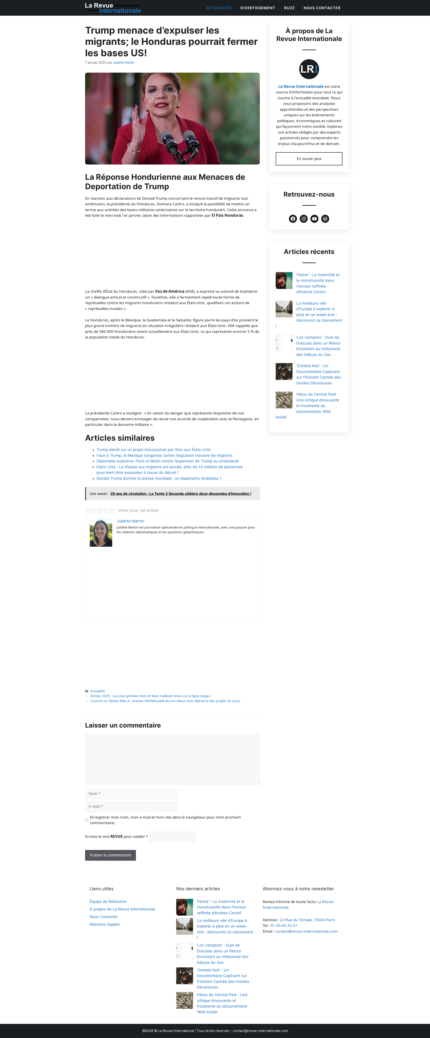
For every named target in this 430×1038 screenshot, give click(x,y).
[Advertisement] (172, 255)
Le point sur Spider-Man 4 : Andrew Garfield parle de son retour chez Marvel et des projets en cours (165, 701)
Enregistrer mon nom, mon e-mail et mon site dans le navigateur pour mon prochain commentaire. (165, 820)
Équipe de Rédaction (108, 901)
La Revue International (176, 1031)
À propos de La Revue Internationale (122, 909)
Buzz (289, 8)
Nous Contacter (322, 8)
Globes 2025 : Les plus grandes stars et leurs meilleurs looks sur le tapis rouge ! (150, 696)
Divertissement (258, 8)
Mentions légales (105, 924)
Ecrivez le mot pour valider (116, 836)
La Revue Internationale (301, 86)
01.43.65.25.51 (284, 925)
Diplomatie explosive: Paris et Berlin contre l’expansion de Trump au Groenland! (168, 461)
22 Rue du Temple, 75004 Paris (307, 919)
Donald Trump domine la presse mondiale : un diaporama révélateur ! (159, 478)
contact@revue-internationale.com (306, 931)
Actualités (219, 8)
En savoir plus (309, 158)
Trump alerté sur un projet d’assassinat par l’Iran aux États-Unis (154, 449)
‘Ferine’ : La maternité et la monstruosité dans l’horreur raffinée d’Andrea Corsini (221, 907)
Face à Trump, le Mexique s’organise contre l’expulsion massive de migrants (164, 455)
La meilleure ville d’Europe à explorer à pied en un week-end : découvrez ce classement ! (309, 314)
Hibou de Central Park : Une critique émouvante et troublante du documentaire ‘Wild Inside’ (307, 405)
